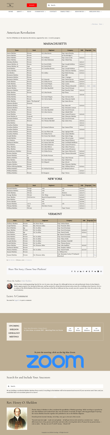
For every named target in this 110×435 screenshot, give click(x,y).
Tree (95, 255)
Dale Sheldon (11, 260)
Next (100, 24)
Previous (95, 24)
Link (88, 86)
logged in (17, 300)
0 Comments (29, 260)
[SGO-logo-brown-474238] (10, 3)
